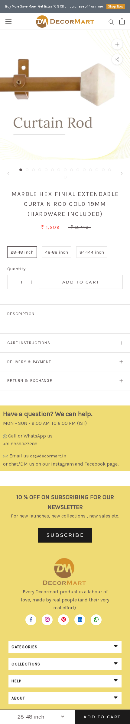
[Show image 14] (103, 169)
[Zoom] (117, 44)
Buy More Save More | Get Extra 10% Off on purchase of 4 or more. (54, 6)
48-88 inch (56, 252)
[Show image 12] (90, 169)
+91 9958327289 (20, 444)
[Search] (111, 21)
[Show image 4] (39, 169)
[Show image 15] (109, 169)
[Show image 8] (65, 169)
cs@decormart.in (48, 456)
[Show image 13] (97, 169)
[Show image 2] (27, 169)
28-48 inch (22, 252)
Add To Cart (102, 716)
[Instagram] (47, 618)
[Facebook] (31, 618)
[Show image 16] (65, 177)
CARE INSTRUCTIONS (28, 343)
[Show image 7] (58, 169)
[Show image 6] (52, 169)
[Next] (122, 173)
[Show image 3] (33, 169)
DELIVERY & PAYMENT (29, 362)
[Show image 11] (84, 169)
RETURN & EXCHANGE (29, 380)
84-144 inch (92, 252)
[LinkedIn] (80, 618)
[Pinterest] (63, 618)
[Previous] (8, 173)
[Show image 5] (46, 169)
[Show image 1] (20, 169)
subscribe (65, 535)
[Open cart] (122, 21)
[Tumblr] (96, 618)
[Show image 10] (77, 169)
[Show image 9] (71, 169)
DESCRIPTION (20, 314)
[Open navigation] (8, 21)
